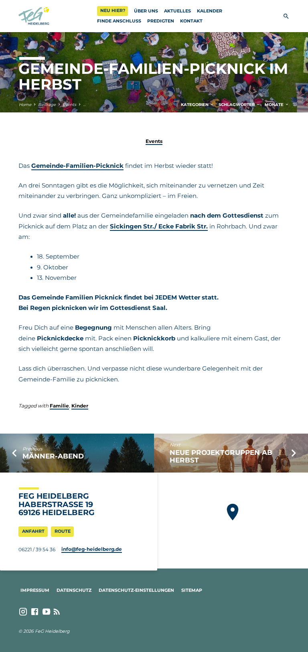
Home (25, 104)
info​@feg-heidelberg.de (91, 549)
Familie (59, 406)
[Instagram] (23, 611)
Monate (275, 104)
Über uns (146, 11)
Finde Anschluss (119, 21)
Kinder (79, 406)
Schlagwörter (237, 104)
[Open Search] (286, 16)
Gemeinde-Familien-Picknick (77, 165)
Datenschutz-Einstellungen (136, 590)
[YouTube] (46, 611)
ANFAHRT (33, 531)
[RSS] (56, 611)
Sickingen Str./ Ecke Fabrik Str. (159, 226)
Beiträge (47, 104)
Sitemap (191, 590)
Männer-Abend (53, 456)
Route (63, 531)
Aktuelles (177, 11)
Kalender (209, 11)
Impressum (34, 590)
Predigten (160, 21)
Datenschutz (74, 590)
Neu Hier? (112, 10)
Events (69, 104)
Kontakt (191, 21)
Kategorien (195, 104)
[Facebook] (34, 611)
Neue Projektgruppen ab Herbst (221, 456)
